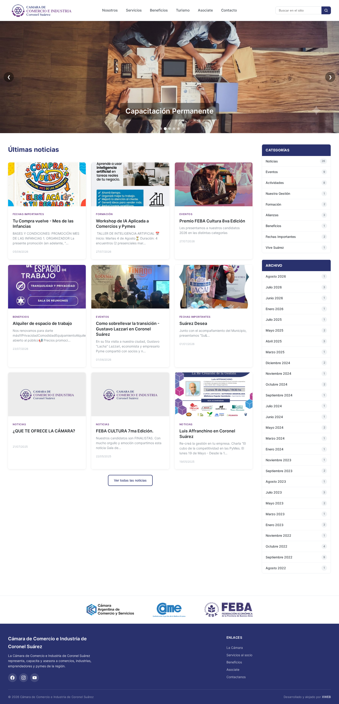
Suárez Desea (193, 323)
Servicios (134, 10)
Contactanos (236, 677)
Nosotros (110, 10)
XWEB (326, 697)
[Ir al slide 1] (161, 128)
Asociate (205, 10)
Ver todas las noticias (130, 480)
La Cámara (234, 648)
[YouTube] (34, 677)
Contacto (229, 10)
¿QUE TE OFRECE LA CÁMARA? (44, 431)
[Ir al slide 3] (169, 128)
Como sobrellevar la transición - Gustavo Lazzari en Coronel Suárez (127, 329)
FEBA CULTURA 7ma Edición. (124, 431)
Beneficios (159, 10)
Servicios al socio (239, 655)
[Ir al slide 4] (174, 128)
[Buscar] (326, 10)
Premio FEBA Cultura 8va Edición (212, 221)
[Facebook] (12, 677)
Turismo (183, 10)
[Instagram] (23, 677)
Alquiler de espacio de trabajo (42, 323)
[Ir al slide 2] (165, 128)
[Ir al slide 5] (178, 128)
